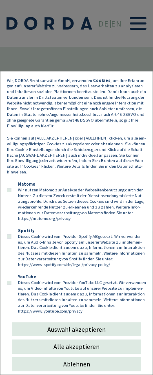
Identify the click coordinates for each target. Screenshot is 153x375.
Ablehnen (76, 364)
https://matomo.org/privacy (44, 218)
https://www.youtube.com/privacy (50, 311)
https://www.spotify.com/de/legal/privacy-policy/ (64, 264)
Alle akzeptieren (76, 346)
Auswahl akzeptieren (76, 329)
